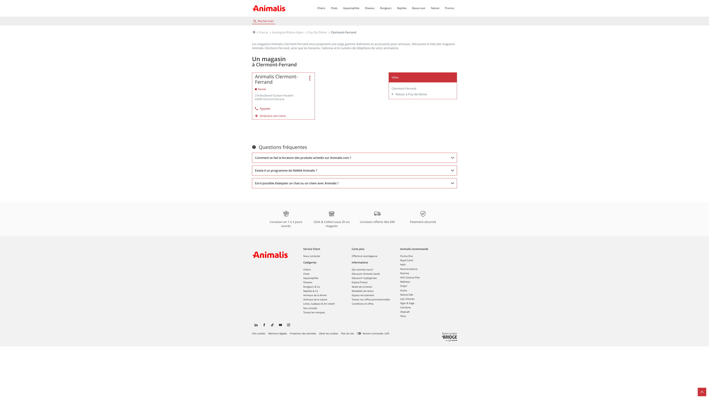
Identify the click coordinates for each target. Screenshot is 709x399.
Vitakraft (405, 312)
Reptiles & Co (310, 291)
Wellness (405, 281)
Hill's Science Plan (410, 277)
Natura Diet (406, 294)
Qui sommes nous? (362, 269)
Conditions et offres (363, 303)
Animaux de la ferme (315, 295)
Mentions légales (277, 334)
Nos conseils (310, 308)
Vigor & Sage (407, 303)
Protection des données (303, 334)
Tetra (403, 316)
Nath (403, 264)
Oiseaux (370, 8)
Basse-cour (418, 8)
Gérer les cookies (328, 333)
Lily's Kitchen (407, 299)
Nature (435, 8)
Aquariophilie (351, 8)
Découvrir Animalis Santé (366, 274)
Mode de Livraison (362, 286)
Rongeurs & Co (311, 286)
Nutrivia (404, 273)
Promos (449, 8)
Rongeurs (385, 8)
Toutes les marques (314, 312)
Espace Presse (359, 282)
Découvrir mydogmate (364, 278)
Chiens (321, 8)
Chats (334, 8)
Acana (403, 290)
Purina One (406, 256)
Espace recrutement (363, 295)
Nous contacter (311, 256)
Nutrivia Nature (408, 269)
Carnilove (405, 307)
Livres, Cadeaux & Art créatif (319, 303)
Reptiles (402, 8)
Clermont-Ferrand (404, 88)
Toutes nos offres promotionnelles (371, 299)
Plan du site (347, 333)
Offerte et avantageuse (364, 256)
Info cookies (259, 334)
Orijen (403, 286)
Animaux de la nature (315, 299)
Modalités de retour (363, 291)
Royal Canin (406, 260)
